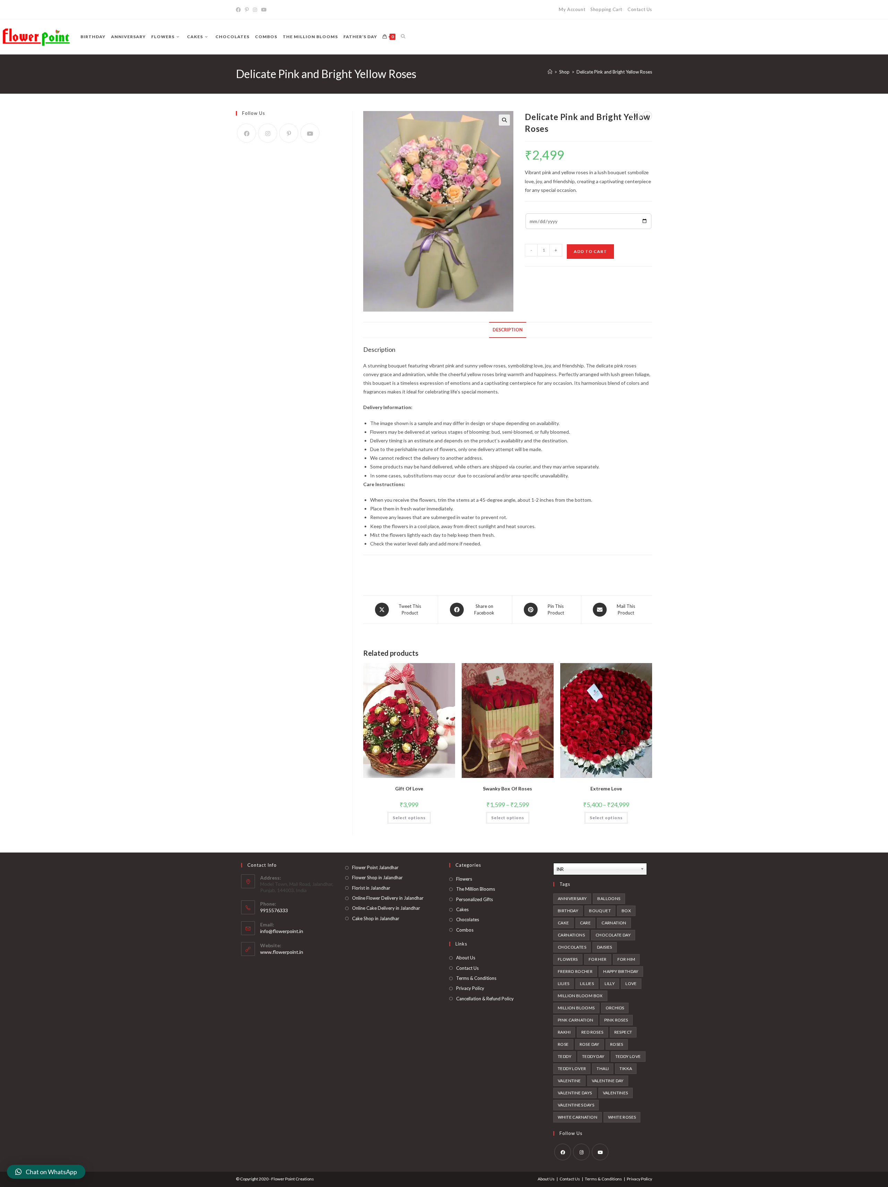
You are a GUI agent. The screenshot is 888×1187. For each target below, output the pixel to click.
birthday (568, 910)
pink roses (616, 1020)
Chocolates (467, 919)
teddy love (628, 1056)
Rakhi (564, 1032)
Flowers (464, 879)
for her (598, 959)
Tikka (626, 1068)
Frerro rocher (575, 971)
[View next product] (647, 116)
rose (563, 1044)
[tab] (507, 330)
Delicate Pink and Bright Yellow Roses (614, 72)
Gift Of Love (409, 788)
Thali (603, 1068)
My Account (572, 9)
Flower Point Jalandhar (375, 867)
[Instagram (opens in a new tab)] (255, 9)
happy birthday (621, 971)
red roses (592, 1032)
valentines (615, 1092)
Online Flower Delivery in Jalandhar (388, 898)
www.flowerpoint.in (281, 952)
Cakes (462, 909)
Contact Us (639, 9)
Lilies (563, 983)
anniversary (572, 898)
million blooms (576, 1007)
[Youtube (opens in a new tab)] (264, 9)
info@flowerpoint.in (281, 931)
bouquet (600, 910)
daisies (604, 947)
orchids (615, 1007)
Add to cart (590, 251)
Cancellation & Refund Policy (485, 998)
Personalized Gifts (474, 899)
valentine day (608, 1080)
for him (626, 959)
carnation (613, 922)
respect (623, 1032)
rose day (589, 1044)
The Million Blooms (475, 889)
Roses (616, 1044)
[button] (46, 1172)
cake (563, 922)
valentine (569, 1080)
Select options (409, 817)
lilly (610, 983)
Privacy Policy (470, 988)
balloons (608, 898)
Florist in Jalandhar (371, 888)
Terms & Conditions (476, 978)
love (631, 983)
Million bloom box (580, 995)
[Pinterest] (288, 133)
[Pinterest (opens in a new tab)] (247, 9)
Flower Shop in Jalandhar (377, 877)
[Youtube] (309, 133)
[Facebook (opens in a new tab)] (239, 9)
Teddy (564, 1056)
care (585, 922)
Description (508, 329)
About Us (465, 957)
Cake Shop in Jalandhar (375, 918)
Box (626, 910)
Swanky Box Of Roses (507, 788)
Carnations (571, 935)
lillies (587, 983)
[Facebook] (246, 133)
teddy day (593, 1056)
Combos (464, 930)
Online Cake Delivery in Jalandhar (386, 908)
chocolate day (613, 935)
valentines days (576, 1105)
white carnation (577, 1117)
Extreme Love (606, 788)
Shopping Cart (606, 9)
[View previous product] (635, 116)
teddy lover (572, 1068)
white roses (622, 1117)
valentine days (575, 1092)
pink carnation (576, 1020)
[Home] (550, 72)
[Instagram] (267, 133)
